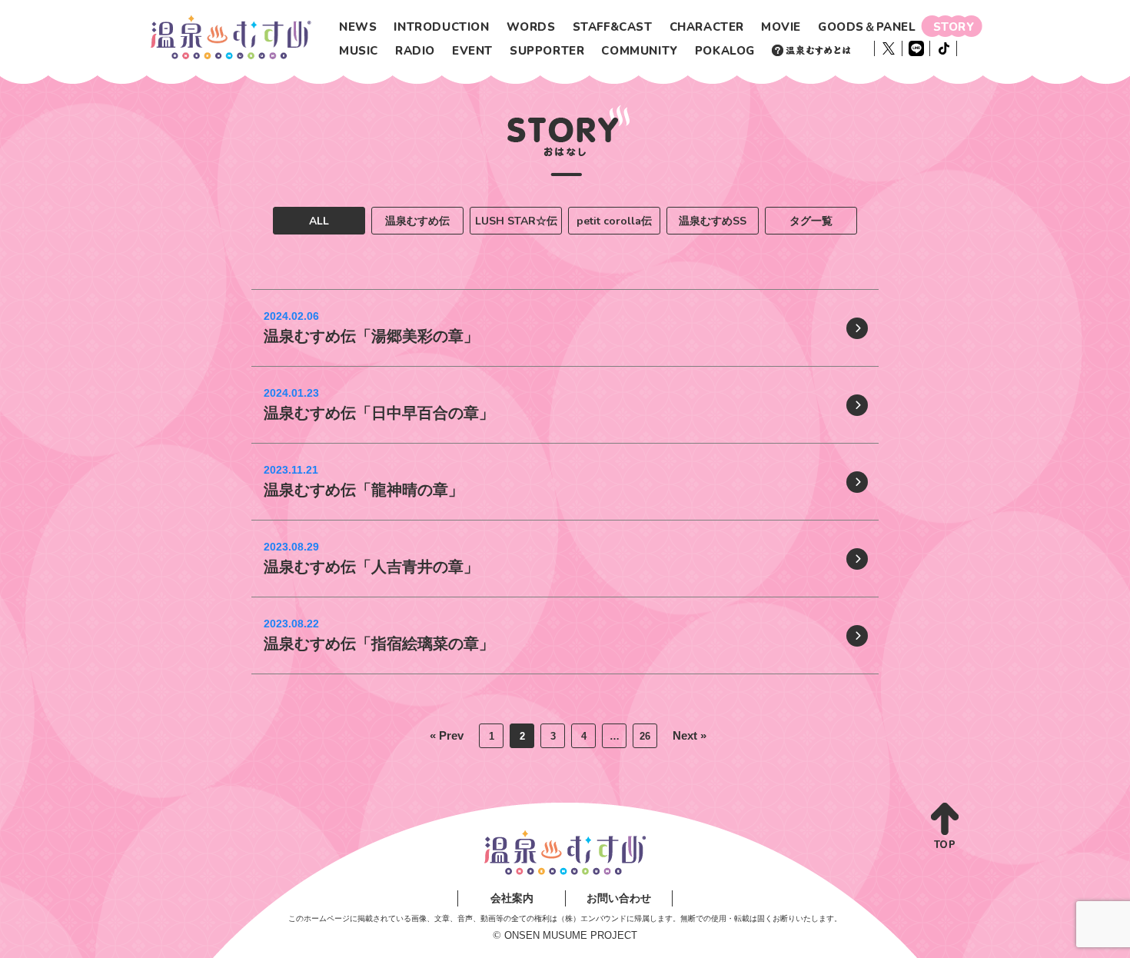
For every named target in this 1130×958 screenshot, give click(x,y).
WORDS (531, 27)
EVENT (472, 50)
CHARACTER (707, 27)
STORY (954, 27)
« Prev (447, 735)
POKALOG (725, 50)
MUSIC (358, 50)
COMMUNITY (639, 50)
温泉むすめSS (712, 221)
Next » (689, 735)
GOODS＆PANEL (867, 27)
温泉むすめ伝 (417, 221)
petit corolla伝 (614, 221)
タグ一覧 (811, 221)
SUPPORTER (547, 50)
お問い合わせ (619, 898)
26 (645, 736)
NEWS (358, 27)
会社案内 (511, 898)
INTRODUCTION (441, 27)
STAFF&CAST (613, 27)
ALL (319, 221)
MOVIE (781, 27)
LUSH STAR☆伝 (516, 221)
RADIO (415, 50)
